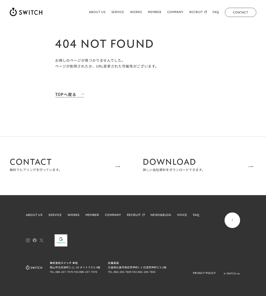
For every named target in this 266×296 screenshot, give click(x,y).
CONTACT (240, 12)
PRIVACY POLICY (204, 273)
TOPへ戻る (65, 94)
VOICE (182, 215)
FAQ (216, 12)
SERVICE (117, 12)
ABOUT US (97, 12)
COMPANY (175, 12)
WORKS (136, 12)
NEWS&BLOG (161, 215)
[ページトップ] (232, 220)
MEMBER (154, 12)
